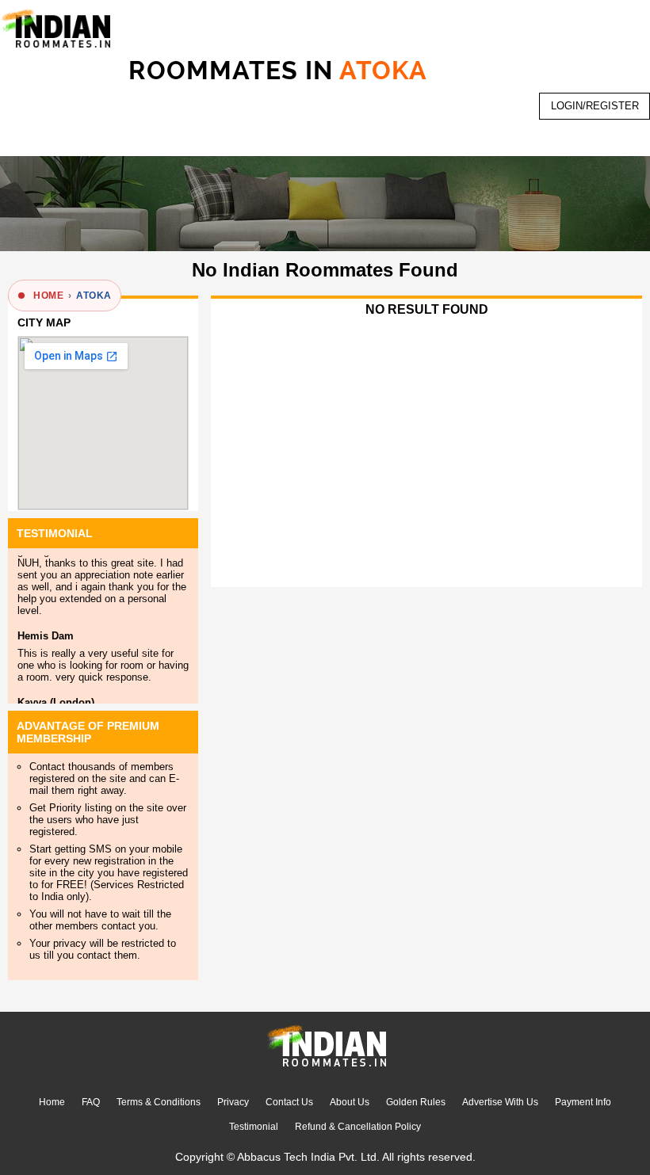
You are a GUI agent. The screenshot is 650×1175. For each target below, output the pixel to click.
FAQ (91, 1102)
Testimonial (253, 1126)
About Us (349, 1102)
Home (52, 1102)
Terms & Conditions (159, 1102)
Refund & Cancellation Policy (358, 1126)
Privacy (233, 1102)
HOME (48, 295)
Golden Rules (415, 1102)
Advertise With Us (500, 1102)
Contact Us (289, 1102)
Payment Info (583, 1102)
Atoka (93, 295)
